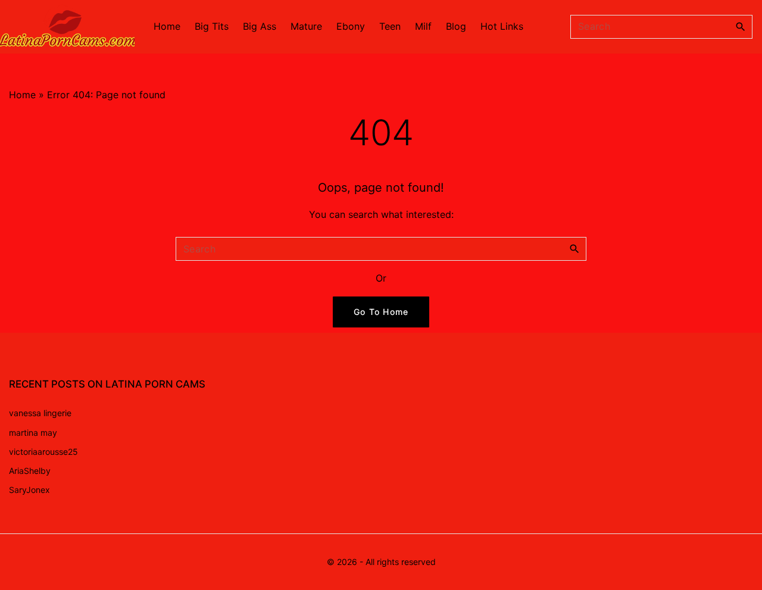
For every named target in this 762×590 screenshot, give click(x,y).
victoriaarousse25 (43, 452)
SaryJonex (29, 490)
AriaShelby (30, 471)
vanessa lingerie (40, 413)
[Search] (740, 26)
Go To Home (381, 312)
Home (22, 95)
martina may (33, 432)
